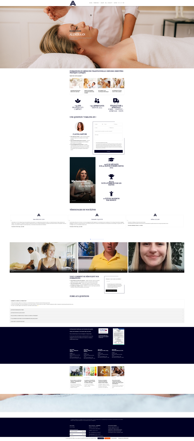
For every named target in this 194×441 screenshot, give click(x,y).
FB (118, 2)
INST (123, 2)
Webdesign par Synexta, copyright (114, 432)
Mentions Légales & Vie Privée (113, 427)
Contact (115, 2)
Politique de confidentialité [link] (123, 438)
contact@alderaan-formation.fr (96, 432)
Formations (96, 2)
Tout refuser (107, 438)
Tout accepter (100, 438)
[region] (97, 35)
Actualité (110, 2)
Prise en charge (72, 427)
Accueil (90, 2)
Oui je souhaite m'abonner (111, 290)
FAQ (106, 2)
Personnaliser (114, 438)
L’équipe (102, 2)
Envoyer (108, 151)
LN (120, 2)
